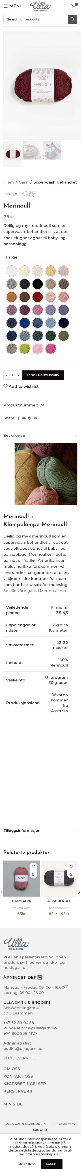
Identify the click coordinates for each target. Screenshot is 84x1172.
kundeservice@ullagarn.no (30, 1028)
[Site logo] (40, 6)
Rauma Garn (22, 907)
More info (27, 1164)
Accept (51, 1164)
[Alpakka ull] (59, 879)
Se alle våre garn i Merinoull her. (36, 590)
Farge (11, 257)
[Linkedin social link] (35, 418)
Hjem (8, 182)
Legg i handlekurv (43, 375)
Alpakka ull (59, 901)
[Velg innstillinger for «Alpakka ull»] (71, 874)
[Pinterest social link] (30, 418)
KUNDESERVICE (19, 1058)
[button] (79, 892)
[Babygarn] (21, 879)
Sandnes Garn (59, 907)
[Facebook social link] (18, 418)
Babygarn (21, 901)
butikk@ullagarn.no (22, 1048)
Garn (23, 182)
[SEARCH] (72, 19)
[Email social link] (24, 418)
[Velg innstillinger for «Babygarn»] (33, 874)
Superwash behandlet (55, 182)
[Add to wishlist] (33, 867)
